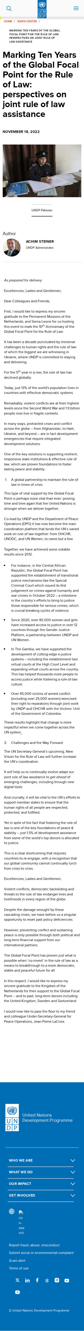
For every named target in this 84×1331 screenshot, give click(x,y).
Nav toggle (76, 8)
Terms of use (19, 1268)
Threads (47, 1280)
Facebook (37, 1280)
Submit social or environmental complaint (41, 1252)
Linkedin (27, 1280)
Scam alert (17, 1260)
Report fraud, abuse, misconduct (34, 1245)
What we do (21, 1172)
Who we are (21, 1160)
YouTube (67, 1280)
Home (8, 21)
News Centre (27, 21)
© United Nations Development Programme (39, 1310)
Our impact (20, 1183)
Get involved (22, 1195)
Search (9, 8)
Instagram (57, 1280)
